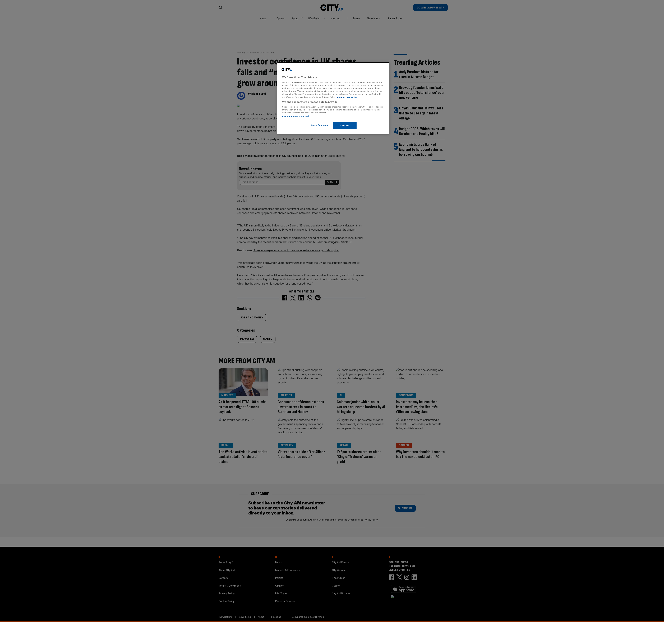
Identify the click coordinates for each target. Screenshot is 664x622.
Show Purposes (319, 125)
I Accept (344, 125)
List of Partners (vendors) (295, 116)
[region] (333, 98)
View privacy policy (347, 97)
